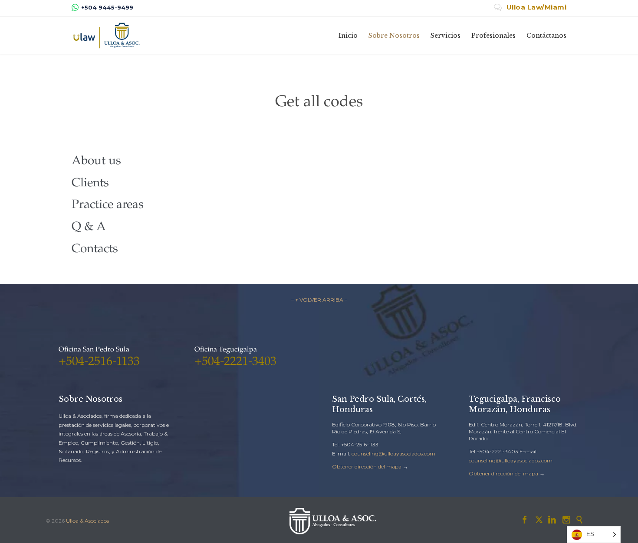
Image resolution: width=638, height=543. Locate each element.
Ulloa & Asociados (87, 520)
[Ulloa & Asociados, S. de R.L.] (106, 35)
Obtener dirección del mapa (366, 466)
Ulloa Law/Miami (530, 7)
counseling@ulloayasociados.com (393, 453)
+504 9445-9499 (107, 7)
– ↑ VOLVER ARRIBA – (319, 299)
